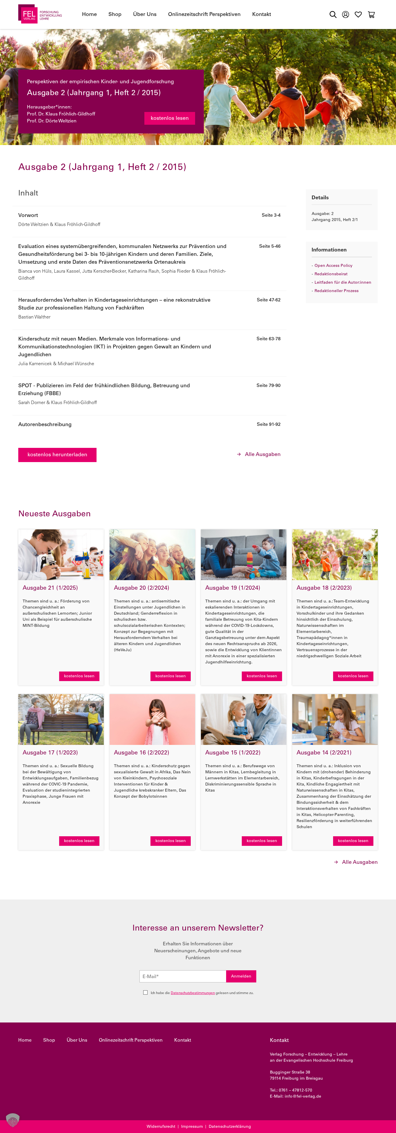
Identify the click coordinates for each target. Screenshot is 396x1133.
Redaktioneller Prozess (337, 291)
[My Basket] (371, 14)
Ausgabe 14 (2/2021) (324, 753)
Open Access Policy (334, 266)
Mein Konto (345, 13)
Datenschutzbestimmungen (193, 993)
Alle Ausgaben (263, 454)
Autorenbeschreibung (45, 425)
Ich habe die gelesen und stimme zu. (202, 993)
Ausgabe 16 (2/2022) (141, 753)
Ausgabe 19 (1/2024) (232, 588)
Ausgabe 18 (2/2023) (324, 588)
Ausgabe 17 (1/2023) (50, 753)
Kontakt (261, 14)
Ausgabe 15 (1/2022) (233, 753)
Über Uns (145, 14)
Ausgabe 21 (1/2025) (50, 588)
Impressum (192, 1127)
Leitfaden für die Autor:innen (343, 283)
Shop (114, 14)
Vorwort (28, 215)
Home (89, 14)
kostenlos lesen (170, 118)
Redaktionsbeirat (331, 274)
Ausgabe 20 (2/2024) (141, 588)
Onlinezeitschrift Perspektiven (204, 14)
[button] (13, 1120)
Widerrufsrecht (161, 1127)
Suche (333, 14)
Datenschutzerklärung (230, 1127)
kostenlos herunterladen (57, 455)
